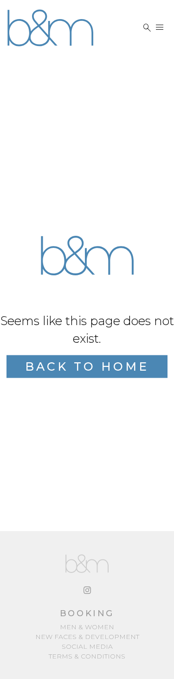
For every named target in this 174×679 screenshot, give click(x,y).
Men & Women (87, 627)
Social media (87, 646)
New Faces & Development (87, 636)
